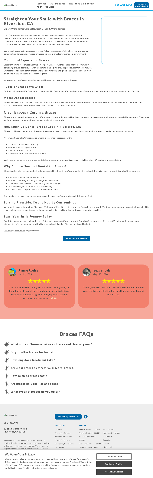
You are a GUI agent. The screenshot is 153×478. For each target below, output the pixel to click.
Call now (8, 230)
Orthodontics (60, 447)
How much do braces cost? (29, 375)
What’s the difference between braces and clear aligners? (51, 344)
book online (20, 230)
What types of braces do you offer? (35, 391)
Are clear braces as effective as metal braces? (43, 368)
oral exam (98, 131)
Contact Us (106, 440)
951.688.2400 (123, 5)
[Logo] (19, 5)
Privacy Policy (107, 447)
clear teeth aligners (38, 73)
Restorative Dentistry (63, 436)
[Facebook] (86, 416)
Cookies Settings (114, 456)
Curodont (58, 429)
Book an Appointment (141, 5)
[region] (76, 464)
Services (41, 3)
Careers (105, 443)
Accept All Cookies (114, 472)
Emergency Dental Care (64, 444)
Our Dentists (57, 3)
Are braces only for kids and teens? (35, 383)
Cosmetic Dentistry (62, 440)
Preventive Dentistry (63, 433)
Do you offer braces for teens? (32, 352)
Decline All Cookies (114, 464)
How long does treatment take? (33, 360)
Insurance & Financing (81, 3)
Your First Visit (45, 6)
